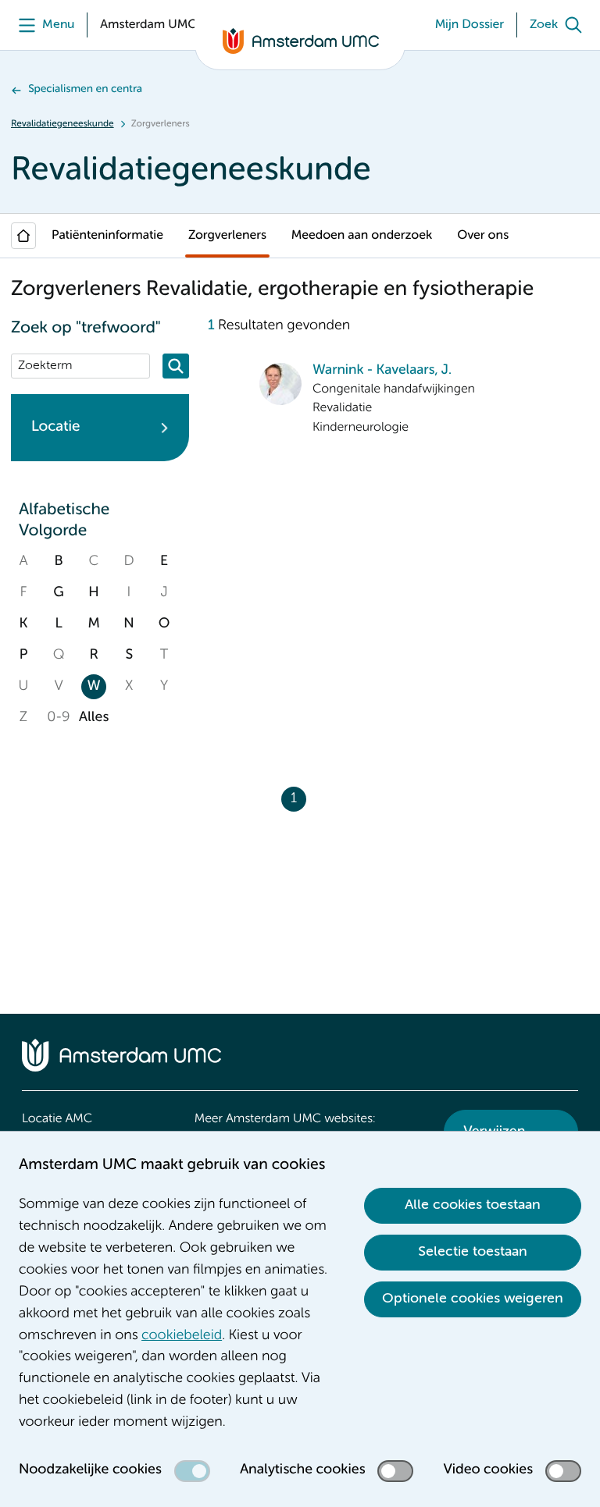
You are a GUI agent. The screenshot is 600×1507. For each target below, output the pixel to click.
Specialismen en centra (85, 89)
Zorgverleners (227, 235)
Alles (93, 718)
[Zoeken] (175, 366)
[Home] (23, 235)
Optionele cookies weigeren (472, 1299)
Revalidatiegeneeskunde (62, 124)
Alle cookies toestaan (473, 1205)
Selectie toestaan (472, 1252)
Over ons (483, 235)
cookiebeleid (181, 1336)
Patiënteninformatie (107, 235)
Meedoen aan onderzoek (361, 235)
